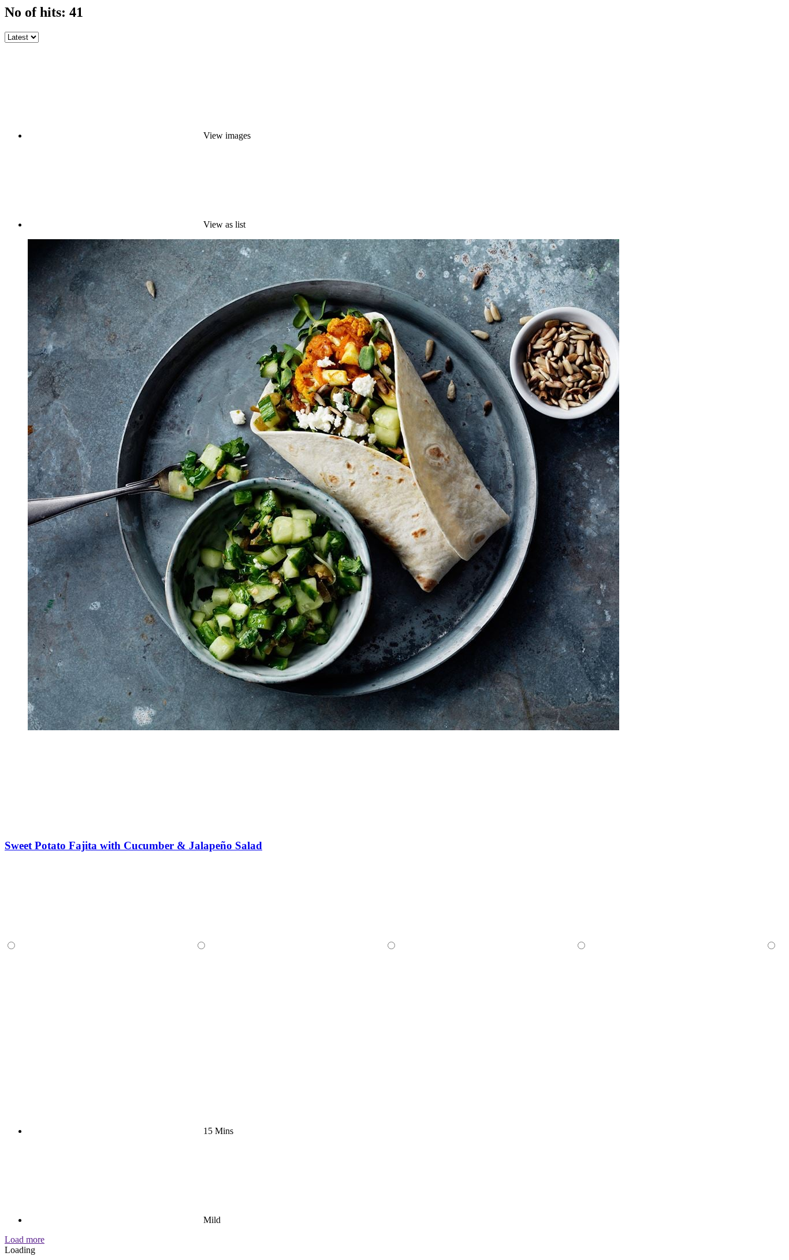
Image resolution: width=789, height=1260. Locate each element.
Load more (24, 1239)
